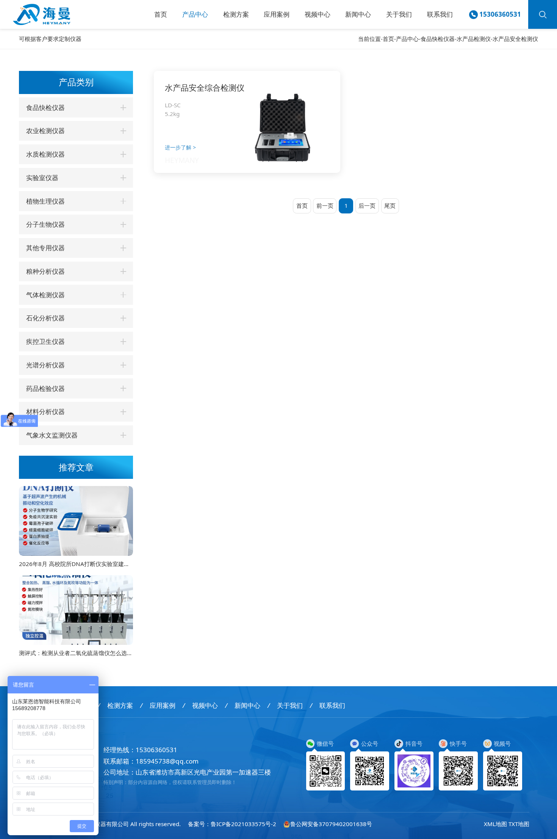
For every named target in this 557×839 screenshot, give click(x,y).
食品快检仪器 (438, 38)
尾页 (390, 205)
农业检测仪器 (45, 130)
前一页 (324, 205)
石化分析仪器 (45, 318)
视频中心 (317, 14)
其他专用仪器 (45, 247)
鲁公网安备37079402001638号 (331, 824)
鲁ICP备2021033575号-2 (243, 824)
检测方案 (236, 14)
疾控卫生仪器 (45, 341)
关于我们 (399, 14)
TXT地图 (518, 824)
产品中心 (195, 14)
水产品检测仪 (474, 38)
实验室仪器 (42, 177)
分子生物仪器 (45, 224)
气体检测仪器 (45, 294)
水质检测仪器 (45, 154)
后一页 (367, 205)
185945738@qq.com (167, 761)
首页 (160, 14)
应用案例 (276, 14)
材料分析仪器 (45, 411)
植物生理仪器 (45, 201)
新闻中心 (358, 14)
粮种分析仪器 (45, 271)
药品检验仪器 (45, 388)
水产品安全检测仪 (515, 38)
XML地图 (495, 824)
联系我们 (440, 14)
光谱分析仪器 (45, 365)
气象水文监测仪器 (52, 435)
